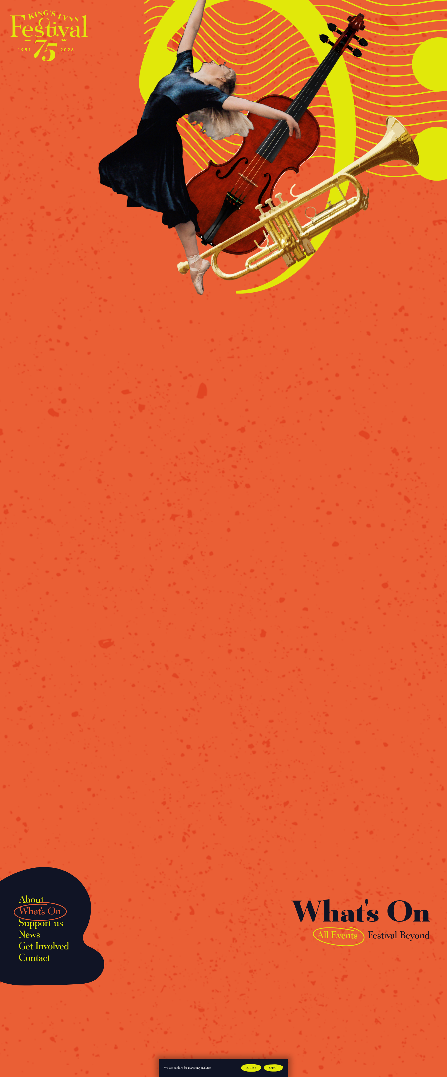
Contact (34, 958)
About (31, 900)
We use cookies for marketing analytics (187, 1067)
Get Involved (44, 946)
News (29, 935)
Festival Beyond (399, 936)
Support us (41, 923)
